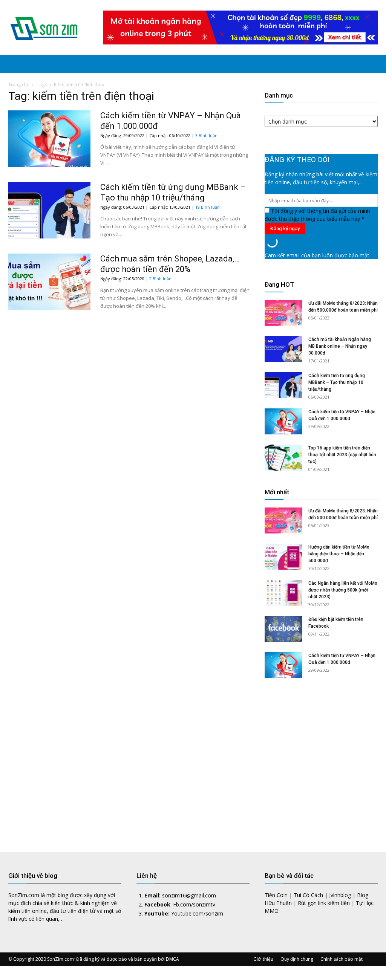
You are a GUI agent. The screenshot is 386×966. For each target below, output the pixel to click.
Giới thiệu (263, 959)
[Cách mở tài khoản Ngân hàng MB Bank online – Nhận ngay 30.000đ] (283, 349)
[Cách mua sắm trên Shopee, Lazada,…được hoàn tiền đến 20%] (49, 282)
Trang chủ (18, 84)
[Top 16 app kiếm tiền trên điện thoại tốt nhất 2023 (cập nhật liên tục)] (283, 458)
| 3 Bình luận (204, 135)
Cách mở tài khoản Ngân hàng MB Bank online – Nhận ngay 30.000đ (339, 346)
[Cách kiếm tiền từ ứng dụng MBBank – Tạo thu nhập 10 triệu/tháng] (49, 210)
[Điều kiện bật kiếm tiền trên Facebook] (283, 629)
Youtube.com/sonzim (197, 913)
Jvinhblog (340, 895)
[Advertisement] (321, 759)
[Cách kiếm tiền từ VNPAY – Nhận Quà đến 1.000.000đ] (49, 138)
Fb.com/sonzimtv (194, 904)
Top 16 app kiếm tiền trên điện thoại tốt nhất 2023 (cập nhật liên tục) (342, 454)
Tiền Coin (276, 895)
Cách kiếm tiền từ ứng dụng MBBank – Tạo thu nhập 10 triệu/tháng (336, 382)
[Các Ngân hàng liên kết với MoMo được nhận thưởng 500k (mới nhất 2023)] (283, 593)
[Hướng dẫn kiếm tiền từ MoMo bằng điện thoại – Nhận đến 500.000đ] (283, 557)
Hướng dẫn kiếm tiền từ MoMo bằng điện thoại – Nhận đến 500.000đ (338, 553)
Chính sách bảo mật (341, 959)
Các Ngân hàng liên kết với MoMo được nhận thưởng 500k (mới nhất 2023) (342, 590)
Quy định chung (296, 959)
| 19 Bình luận (205, 207)
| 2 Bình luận (159, 278)
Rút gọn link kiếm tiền (324, 902)
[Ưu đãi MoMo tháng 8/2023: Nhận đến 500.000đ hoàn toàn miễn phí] (283, 313)
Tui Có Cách (308, 895)
